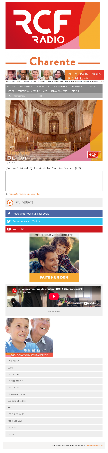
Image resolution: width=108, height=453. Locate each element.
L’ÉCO (10, 367)
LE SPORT (12, 427)
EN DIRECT (24, 202)
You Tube (18, 229)
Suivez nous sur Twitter (27, 221)
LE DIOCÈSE (13, 361)
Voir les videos (54, 311)
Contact (90, 86)
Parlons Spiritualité (17, 194)
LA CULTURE (13, 374)
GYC (45, 91)
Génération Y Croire (29, 91)
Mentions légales (95, 445)
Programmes (26, 86)
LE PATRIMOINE (15, 381)
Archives (76, 86)
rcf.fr (10, 91)
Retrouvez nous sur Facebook (31, 213)
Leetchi (75, 91)
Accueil (11, 86)
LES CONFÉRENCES (17, 401)
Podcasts (41, 86)
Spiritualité (59, 86)
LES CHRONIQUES (16, 414)
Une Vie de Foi (33, 194)
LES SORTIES (14, 387)
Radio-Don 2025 (59, 91)
